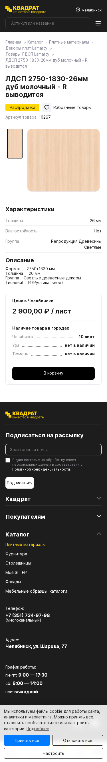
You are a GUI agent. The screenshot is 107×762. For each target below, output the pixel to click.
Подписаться (20, 482)
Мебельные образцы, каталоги (36, 591)
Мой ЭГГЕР (16, 572)
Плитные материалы (25, 544)
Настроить (53, 753)
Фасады (13, 581)
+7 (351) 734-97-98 (27, 615)
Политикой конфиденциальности (41, 469)
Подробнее (38, 728)
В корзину (53, 373)
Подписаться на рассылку (44, 435)
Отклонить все (77, 740)
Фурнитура (16, 553)
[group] (63, 165)
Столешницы (18, 563)
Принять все (27, 740)
